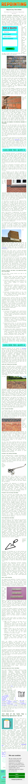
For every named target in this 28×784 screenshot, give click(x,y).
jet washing (4, 697)
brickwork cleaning (12, 701)
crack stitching (22, 508)
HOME (13, 7)
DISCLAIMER (25, 7)
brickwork (15, 682)
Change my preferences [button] (16, 779)
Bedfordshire (4, 752)
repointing (4, 22)
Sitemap (2, 770)
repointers (4, 207)
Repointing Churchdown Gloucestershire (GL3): (13, 15)
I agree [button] (16, 774)
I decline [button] (17, 776)
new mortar (21, 206)
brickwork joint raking (12, 742)
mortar (25, 49)
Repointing (4, 348)
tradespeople (12, 694)
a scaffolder (22, 702)
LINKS (15, 7)
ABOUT (18, 7)
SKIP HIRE (22, 700)
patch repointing (12, 563)
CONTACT (21, 7)
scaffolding (17, 139)
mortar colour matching (12, 582)
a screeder (6, 695)
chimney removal (5, 696)
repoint (3, 126)
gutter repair (10, 703)
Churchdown (24, 348)
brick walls (10, 489)
